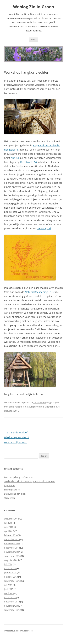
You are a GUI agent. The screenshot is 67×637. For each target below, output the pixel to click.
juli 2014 (8, 564)
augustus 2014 (11, 560)
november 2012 (12, 605)
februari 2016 (11, 535)
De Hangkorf (44, 228)
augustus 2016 (11, 518)
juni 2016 (8, 526)
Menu (33, 39)
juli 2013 (8, 585)
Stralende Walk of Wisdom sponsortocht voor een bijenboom (16, 437)
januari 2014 (10, 572)
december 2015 (12, 539)
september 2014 (12, 556)
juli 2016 (8, 522)
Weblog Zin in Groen (33, 7)
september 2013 (12, 580)
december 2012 (12, 601)
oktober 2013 (11, 576)
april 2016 (9, 531)
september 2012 (12, 609)
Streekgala (9, 497)
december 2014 (12, 547)
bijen (11, 406)
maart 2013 (10, 597)
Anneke (15, 158)
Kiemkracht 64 (28, 162)
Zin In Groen (39, 402)
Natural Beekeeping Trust (39, 292)
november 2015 (12, 543)
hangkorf (19, 406)
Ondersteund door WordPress (18, 630)
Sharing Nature (12, 489)
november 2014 (12, 551)
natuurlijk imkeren (34, 406)
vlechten (49, 406)
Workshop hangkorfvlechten (18, 477)
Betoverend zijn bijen (15, 493)
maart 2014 (10, 568)
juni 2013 (8, 589)
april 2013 (9, 593)
